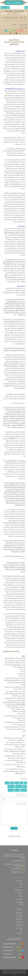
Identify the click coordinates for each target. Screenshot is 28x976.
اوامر (7, 20)
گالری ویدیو (19, 919)
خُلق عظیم (17, 790)
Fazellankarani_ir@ (9, 951)
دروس (20, 887)
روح (25, 783)
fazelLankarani (8, 954)
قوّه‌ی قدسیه (23, 790)
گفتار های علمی (19, 903)
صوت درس (11, 30)
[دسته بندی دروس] (6, 30)
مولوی (12, 783)
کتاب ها (20, 893)
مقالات (20, 896)
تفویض (24, 786)
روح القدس (10, 790)
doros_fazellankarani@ (10, 944)
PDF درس (19, 30)
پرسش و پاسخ (18, 890)
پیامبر (21, 783)
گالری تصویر (19, 913)
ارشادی (16, 783)
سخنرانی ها (19, 925)
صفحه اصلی (19, 881)
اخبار (21, 884)
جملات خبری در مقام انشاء (18, 21)
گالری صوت (19, 916)
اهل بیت (7, 783)
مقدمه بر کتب (18, 899)
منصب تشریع (18, 786)
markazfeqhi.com (16, 872)
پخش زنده (19, 933)
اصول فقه (24, 20)
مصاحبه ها (19, 922)
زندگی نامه (19, 910)
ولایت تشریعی (11, 786)
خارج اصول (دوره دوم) (15, 20)
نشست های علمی (19, 929)
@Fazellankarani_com (10, 957)
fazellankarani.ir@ (9, 947)
